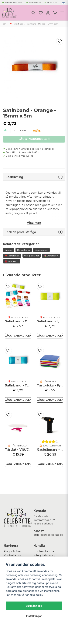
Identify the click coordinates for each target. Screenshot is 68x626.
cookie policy (34, 594)
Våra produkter (31, 255)
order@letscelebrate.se (48, 534)
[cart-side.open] (55, 13)
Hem (4, 24)
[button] (63, 2)
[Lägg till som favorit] (40, 13)
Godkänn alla (34, 605)
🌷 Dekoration (51, 255)
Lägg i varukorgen (18, 335)
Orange (8, 250)
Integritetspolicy (44, 555)
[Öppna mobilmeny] (62, 13)
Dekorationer (23, 250)
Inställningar (34, 615)
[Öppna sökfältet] (33, 13)
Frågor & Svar (12, 551)
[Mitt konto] (47, 13)
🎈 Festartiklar (16, 24)
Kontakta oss (12, 555)
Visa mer (34, 223)
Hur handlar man (44, 551)
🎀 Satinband (12, 261)
